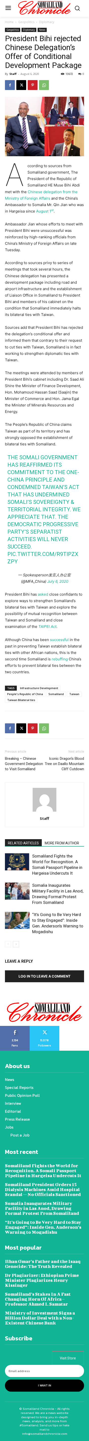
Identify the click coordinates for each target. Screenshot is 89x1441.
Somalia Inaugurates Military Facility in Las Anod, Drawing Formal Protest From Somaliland (42, 1208)
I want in (44, 1385)
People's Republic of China (25, 694)
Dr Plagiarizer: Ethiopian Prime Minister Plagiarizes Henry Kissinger (42, 1280)
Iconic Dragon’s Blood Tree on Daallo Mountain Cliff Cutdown (64, 763)
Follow (45, 1028)
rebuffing (60, 659)
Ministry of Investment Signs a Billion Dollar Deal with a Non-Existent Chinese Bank (40, 1317)
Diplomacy (46, 22)
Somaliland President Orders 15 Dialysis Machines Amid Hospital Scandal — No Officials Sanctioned (43, 1189)
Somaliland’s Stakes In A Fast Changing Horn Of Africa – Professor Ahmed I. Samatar (38, 1299)
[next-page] (16, 944)
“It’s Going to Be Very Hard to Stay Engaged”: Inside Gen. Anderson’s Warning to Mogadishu (43, 1227)
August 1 (45, 211)
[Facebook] (10, 85)
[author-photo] (44, 811)
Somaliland (56, 694)
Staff (13, 74)
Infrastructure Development (39, 688)
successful (59, 639)
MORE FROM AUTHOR (62, 843)
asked (43, 594)
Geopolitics (26, 22)
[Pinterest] (33, 85)
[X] (21, 85)
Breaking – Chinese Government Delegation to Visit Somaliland (24, 763)
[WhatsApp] (44, 85)
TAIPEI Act (47, 626)
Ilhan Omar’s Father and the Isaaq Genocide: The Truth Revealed (42, 1264)
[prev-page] (8, 944)
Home (9, 22)
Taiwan (74, 694)
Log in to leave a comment (44, 976)
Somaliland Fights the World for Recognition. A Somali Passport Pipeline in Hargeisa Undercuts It (43, 1170)
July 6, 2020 (57, 581)
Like (15, 1028)
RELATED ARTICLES (23, 843)
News (42, 29)
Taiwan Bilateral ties (21, 700)
